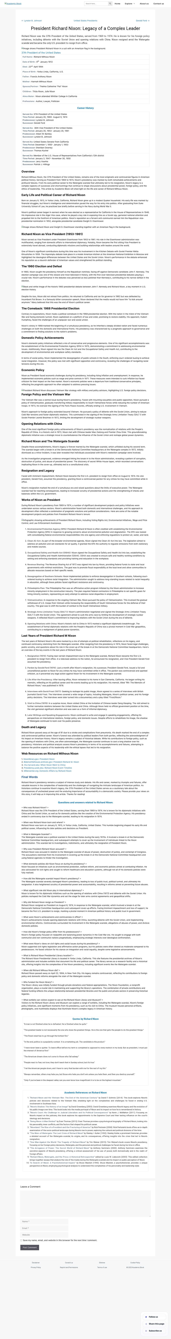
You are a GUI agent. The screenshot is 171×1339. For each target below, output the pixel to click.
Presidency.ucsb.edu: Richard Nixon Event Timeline (48, 768)
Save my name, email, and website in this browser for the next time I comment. (60, 1240)
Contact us (158, 3)
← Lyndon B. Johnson (32, 20)
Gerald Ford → (142, 20)
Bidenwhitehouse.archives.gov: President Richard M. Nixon (51, 762)
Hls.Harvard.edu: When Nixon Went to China (44, 765)
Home (117, 3)
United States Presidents (85, 20)
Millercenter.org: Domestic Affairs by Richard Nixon (47, 771)
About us (144, 3)
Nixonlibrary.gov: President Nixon (39, 759)
